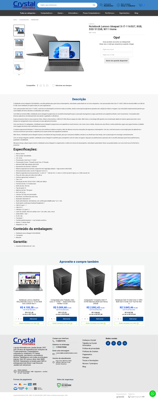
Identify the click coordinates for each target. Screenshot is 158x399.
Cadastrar (131, 6)
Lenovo (91, 24)
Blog (84, 367)
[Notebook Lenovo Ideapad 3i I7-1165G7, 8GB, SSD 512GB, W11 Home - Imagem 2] (19, 43)
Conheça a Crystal (89, 340)
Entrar (123, 6)
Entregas (85, 357)
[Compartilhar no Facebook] (37, 85)
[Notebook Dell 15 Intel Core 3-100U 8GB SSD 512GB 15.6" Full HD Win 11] (128, 295)
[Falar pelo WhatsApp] (152, 393)
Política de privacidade (91, 348)
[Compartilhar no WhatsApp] (41, 85)
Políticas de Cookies (90, 351)
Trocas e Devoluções (90, 360)
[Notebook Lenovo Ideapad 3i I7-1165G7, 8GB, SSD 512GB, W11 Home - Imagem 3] (19, 55)
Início (15, 20)
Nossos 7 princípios (90, 363)
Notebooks (34, 20)
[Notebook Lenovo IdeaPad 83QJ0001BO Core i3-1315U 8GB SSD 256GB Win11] (29, 295)
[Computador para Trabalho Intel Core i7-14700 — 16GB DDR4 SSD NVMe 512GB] (62, 295)
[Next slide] (19, 74)
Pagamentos (87, 354)
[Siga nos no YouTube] (113, 343)
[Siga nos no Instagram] (119, 343)
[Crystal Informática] (24, 5)
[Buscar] (94, 5)
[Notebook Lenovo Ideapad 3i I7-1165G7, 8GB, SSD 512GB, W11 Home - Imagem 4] (19, 67)
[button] (19, 30)
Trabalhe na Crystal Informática (89, 344)
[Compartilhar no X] (44, 85)
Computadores (24, 20)
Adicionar (33, 319)
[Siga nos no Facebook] (108, 343)
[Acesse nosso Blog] (125, 343)
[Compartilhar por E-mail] (47, 85)
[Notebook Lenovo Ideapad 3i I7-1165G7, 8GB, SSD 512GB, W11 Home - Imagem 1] (19, 30)
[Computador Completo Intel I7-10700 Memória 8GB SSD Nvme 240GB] (95, 295)
